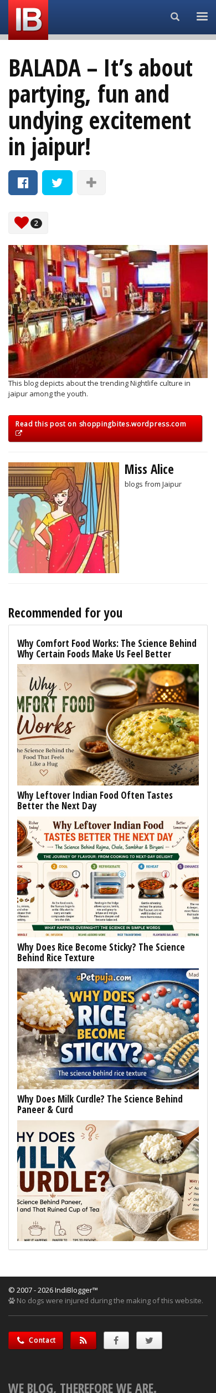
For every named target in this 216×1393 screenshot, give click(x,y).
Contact (41, 1340)
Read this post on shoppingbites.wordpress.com (101, 423)
